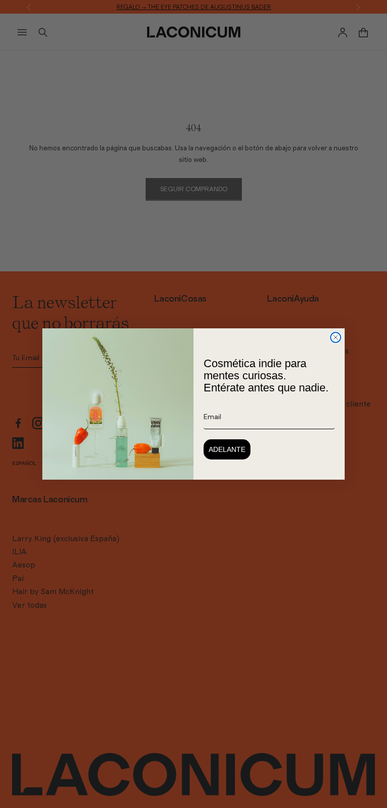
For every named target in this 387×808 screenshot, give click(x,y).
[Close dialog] (336, 337)
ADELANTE (227, 449)
